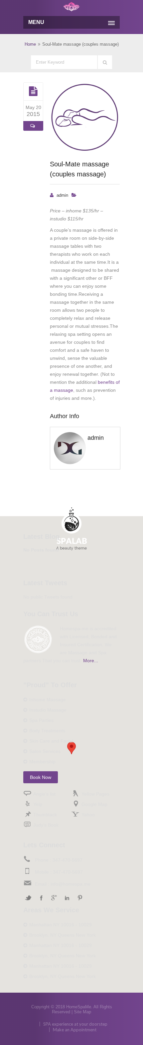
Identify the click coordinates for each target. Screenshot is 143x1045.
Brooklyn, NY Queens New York (62, 935)
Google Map (94, 804)
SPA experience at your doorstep (75, 1024)
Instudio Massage (48, 710)
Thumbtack (45, 814)
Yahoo (88, 814)
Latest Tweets (45, 583)
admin (62, 195)
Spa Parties (41, 720)
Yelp (37, 804)
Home (30, 44)
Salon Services (45, 751)
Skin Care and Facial (51, 741)
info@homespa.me (70, 884)
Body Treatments (47, 730)
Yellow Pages (95, 794)
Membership (42, 761)
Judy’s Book (46, 825)
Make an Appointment (74, 1029)
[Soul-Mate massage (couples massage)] (33, 91)
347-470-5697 (67, 860)
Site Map (82, 1011)
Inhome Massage (47, 699)
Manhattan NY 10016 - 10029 (60, 924)
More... (90, 660)
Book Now (40, 777)
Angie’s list (44, 794)
